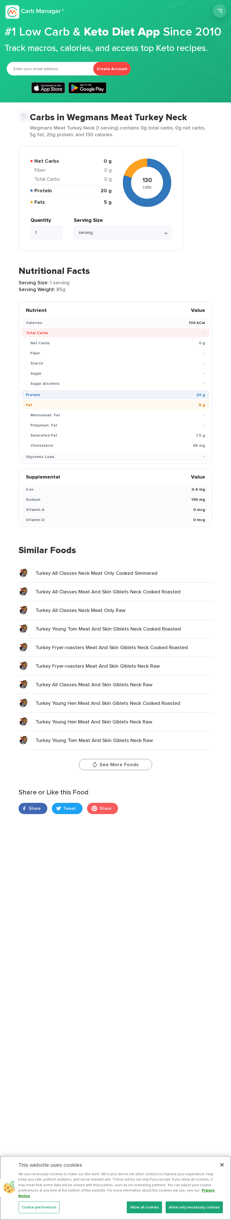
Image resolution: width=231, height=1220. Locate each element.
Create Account (112, 68)
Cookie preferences (39, 1207)
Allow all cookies (144, 1207)
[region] (115, 1188)
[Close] (222, 1165)
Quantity (40, 220)
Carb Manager (35, 11)
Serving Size (88, 220)
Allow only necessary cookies (194, 1207)
